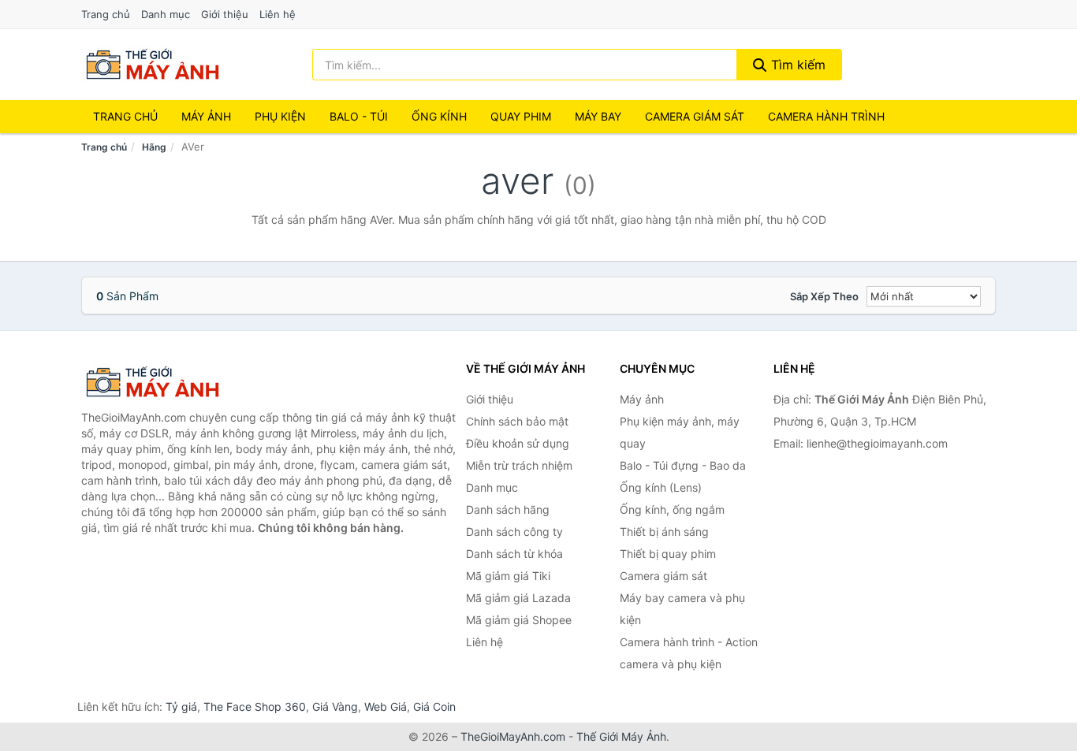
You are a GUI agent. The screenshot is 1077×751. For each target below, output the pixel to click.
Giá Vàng (335, 706)
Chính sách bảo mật (517, 421)
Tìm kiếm (796, 64)
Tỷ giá (181, 706)
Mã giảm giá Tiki (508, 575)
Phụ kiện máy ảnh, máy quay (680, 432)
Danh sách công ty (514, 531)
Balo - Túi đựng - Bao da (683, 465)
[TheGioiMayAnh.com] (152, 64)
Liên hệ (277, 14)
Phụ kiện (280, 116)
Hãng (154, 147)
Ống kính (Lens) (661, 487)
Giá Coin (434, 706)
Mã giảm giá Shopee (519, 619)
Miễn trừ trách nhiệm (519, 465)
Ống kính (439, 116)
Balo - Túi (359, 116)
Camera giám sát (694, 116)
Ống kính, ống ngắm (672, 509)
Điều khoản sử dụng (517, 443)
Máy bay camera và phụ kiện (682, 608)
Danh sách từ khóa (514, 553)
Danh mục (165, 14)
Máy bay (598, 116)
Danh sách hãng (508, 509)
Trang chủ (105, 14)
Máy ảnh (206, 116)
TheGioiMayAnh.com (512, 736)
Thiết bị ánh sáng (664, 531)
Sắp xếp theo (824, 296)
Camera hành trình (826, 116)
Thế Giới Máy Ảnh (621, 736)
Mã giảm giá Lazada (518, 597)
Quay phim (520, 116)
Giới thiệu (224, 14)
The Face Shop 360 (254, 706)
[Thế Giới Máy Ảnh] (160, 382)
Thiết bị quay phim (668, 553)
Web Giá (385, 706)
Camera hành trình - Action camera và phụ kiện (689, 653)
